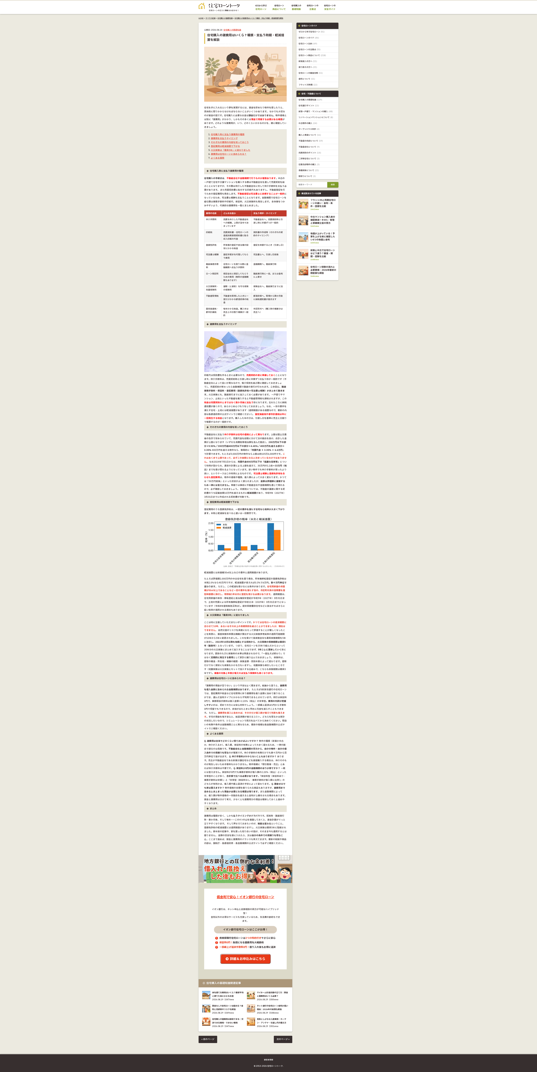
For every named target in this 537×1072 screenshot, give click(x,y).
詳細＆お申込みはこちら (247, 958)
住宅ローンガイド (309, 37)
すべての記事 (210, 18)
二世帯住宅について (309, 158)
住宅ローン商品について (312, 55)
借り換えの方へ (308, 67)
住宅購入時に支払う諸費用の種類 (227, 134)
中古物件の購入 (308, 123)
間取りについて (307, 176)
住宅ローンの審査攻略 (311, 73)
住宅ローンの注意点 (310, 49)
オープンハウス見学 (309, 129)
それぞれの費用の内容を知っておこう (230, 142)
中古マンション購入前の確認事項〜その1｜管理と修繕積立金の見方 (322, 220)
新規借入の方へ (308, 61)
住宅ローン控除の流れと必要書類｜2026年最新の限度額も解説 (323, 270)
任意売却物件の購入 (309, 164)
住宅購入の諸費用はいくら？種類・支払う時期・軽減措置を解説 (259, 18)
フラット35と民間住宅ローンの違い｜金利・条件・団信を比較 (323, 203)
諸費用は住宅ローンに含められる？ (229, 154)
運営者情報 (268, 1060)
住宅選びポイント (309, 105)
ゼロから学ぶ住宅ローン (312, 31)
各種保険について (309, 170)
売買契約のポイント (310, 152)
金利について (307, 78)
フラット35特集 (308, 84)
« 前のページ (207, 1039)
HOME (201, 18)
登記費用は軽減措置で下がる (225, 146)
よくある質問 (217, 158)
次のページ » (283, 1039)
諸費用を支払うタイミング (224, 138)
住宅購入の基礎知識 (225, 18)
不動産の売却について (311, 140)
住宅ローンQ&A (308, 43)
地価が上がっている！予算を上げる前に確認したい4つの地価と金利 (322, 236)
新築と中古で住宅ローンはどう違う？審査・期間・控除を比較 (322, 253)
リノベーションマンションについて (316, 117)
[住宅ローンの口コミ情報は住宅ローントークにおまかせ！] (219, 9)
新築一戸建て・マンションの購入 (316, 111)
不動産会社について (309, 146)
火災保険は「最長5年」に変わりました (230, 150)
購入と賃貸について (310, 135)
